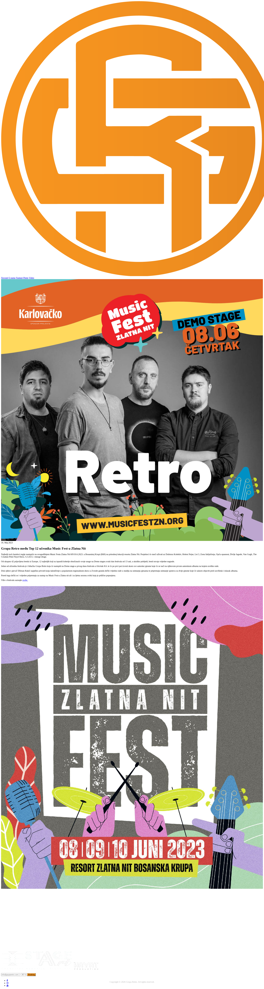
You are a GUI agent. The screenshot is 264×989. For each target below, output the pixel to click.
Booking (31, 975)
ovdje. (25, 580)
